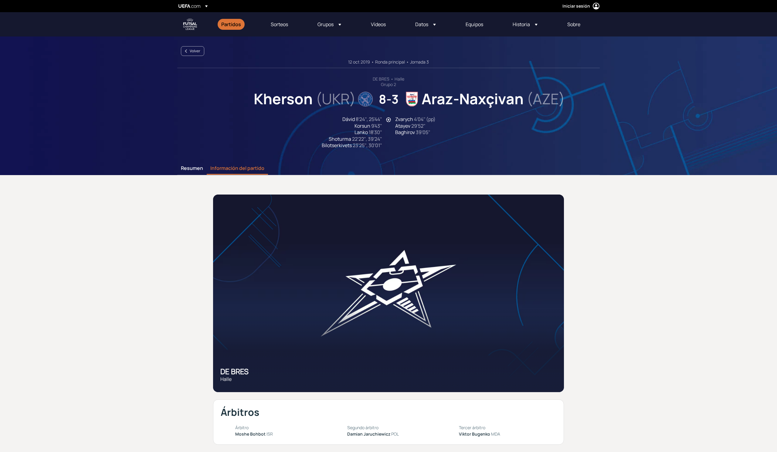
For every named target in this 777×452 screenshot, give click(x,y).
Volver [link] (195, 50)
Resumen (192, 168)
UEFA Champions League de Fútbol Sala (190, 24)
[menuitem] (238, 24)
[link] (231, 24)
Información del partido (237, 168)
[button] (329, 24)
